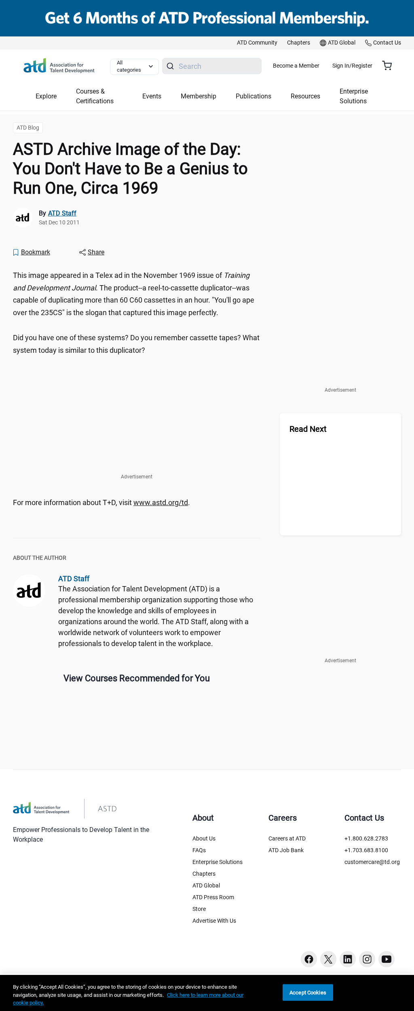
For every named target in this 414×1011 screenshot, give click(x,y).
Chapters (203, 873)
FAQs (199, 850)
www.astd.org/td (160, 502)
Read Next (308, 429)
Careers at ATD (287, 838)
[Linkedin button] (348, 959)
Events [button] (151, 96)
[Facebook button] (309, 959)
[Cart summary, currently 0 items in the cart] (390, 66)
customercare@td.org (372, 862)
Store (199, 909)
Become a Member (296, 65)
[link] (257, 42)
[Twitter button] (328, 959)
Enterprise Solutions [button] (354, 96)
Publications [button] (253, 96)
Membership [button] (198, 96)
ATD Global (206, 885)
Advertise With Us (214, 920)
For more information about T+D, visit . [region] (101, 502)
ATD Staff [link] (62, 213)
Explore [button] (46, 96)
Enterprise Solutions (217, 862)
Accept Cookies (307, 992)
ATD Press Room (213, 897)
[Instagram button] (367, 959)
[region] (207, 993)
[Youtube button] (386, 959)
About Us (203, 838)
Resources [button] (305, 96)
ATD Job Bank (286, 850)
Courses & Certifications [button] (95, 96)
